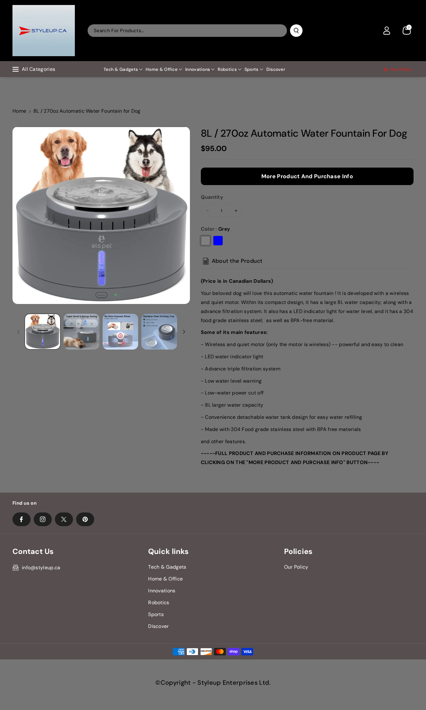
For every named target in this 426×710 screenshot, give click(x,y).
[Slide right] (184, 332)
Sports (251, 69)
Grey (205, 240)
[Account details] (387, 30)
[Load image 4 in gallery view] (159, 332)
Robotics (227, 69)
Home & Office (161, 69)
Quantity (212, 197)
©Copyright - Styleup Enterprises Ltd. (212, 682)
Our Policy (296, 567)
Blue (218, 240)
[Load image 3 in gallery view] (120, 332)
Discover (158, 626)
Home (19, 111)
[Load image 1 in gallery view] (43, 332)
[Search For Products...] (296, 30)
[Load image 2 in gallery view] (81, 332)
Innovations (197, 69)
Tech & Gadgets (121, 69)
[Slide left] (18, 332)
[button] (407, 30)
